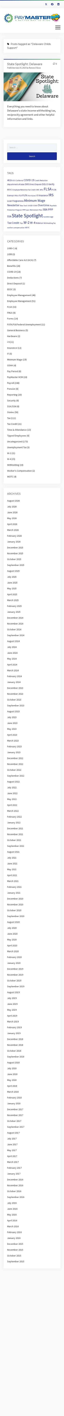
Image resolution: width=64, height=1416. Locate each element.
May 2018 (12, 1080)
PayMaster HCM (15, 377)
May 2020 (12, 939)
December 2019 (15, 968)
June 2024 (12, 652)
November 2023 (15, 693)
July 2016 (12, 1202)
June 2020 (12, 933)
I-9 (37, 195)
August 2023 (13, 711)
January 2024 (13, 682)
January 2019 (13, 1033)
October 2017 (14, 1121)
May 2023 (12, 728)
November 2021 (15, 834)
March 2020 (13, 951)
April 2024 (12, 664)
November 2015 (15, 1249)
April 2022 (12, 805)
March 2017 (13, 1162)
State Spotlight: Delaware (24, 64)
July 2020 (12, 927)
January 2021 (13, 892)
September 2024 (15, 635)
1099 (9, 254)
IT (8, 353)
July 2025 (12, 576)
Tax (8, 418)
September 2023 (15, 705)
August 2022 (13, 781)
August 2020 (13, 922)
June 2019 (12, 1004)
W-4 (32, 223)
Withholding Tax (50, 223)
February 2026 (14, 535)
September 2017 (15, 1126)
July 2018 (12, 1068)
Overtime (43, 205)
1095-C (10, 248)
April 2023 (12, 734)
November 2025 (15, 553)
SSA (9, 216)
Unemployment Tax (16, 447)
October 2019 (14, 980)
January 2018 (13, 1103)
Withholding (13, 464)
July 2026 (12, 506)
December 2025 (15, 547)
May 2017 (12, 1150)
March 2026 (13, 529)
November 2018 (15, 1044)
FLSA (48, 189)
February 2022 (14, 816)
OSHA (35, 205)
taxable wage (48, 217)
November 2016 (15, 1185)
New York (23, 205)
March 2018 (13, 1091)
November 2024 (15, 623)
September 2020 (15, 916)
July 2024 (12, 647)
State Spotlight (27, 215)
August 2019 (13, 992)
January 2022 (13, 822)
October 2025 (14, 559)
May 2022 (12, 799)
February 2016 (14, 1232)
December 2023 (15, 687)
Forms (10, 318)
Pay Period (12, 371)
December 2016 (15, 1179)
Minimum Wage (34, 200)
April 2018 (12, 1085)
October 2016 (14, 1191)
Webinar (39, 223)
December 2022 (15, 758)
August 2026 (13, 500)
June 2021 (12, 863)
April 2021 (12, 875)
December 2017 (15, 1109)
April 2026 (12, 524)
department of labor (16, 184)
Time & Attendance (17, 429)
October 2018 (14, 1050)
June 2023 (12, 723)
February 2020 (14, 957)
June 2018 (12, 1074)
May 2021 (12, 869)
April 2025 (12, 594)
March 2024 (13, 670)
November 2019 (15, 974)
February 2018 (14, 1097)
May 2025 (12, 588)
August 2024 (13, 641)
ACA (13, 180)
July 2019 (12, 998)
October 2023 (14, 699)
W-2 (27, 222)
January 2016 (13, 1238)
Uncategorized (14, 441)
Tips (21, 223)
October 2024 (14, 629)
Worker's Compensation (19, 470)
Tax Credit (13, 223)
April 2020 (12, 945)
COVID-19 (29, 180)
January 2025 (13, 611)
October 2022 (14, 769)
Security (11, 400)
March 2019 (13, 1021)
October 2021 (14, 840)
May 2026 (12, 518)
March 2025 (13, 600)
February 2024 (14, 676)
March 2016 (13, 1226)
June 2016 (12, 1208)
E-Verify (50, 184)
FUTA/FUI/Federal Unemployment (24, 324)
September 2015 (15, 1261)
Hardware (12, 336)
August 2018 (13, 1062)
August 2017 (13, 1132)
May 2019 (12, 1009)
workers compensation (16, 228)
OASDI (30, 205)
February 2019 (14, 1027)
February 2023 (14, 746)
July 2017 (12, 1138)
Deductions (13, 277)
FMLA (16, 195)
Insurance (43, 195)
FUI (20, 195)
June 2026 (12, 512)
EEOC (9, 189)
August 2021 (13, 851)
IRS (51, 195)
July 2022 (12, 787)
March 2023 (13, 740)
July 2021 (12, 857)
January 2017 (13, 1173)
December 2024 (15, 617)
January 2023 (13, 752)
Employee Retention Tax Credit (24, 190)
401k (9, 180)
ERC (37, 190)
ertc (41, 189)
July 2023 (12, 717)
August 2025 (13, 570)
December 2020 (15, 898)
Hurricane (31, 195)
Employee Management (19, 295)
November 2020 (15, 904)
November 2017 (15, 1115)
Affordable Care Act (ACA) (20, 260)
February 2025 (14, 606)
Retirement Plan (36, 210)
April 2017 (12, 1156)
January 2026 (13, 541)
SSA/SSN (11, 406)
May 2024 (12, 658)
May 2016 (12, 1214)
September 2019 (15, 986)
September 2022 (15, 775)
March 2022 (13, 810)
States (10, 412)
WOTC (27, 228)
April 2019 (12, 1015)
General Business (16, 330)
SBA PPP (48, 209)
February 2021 (14, 886)
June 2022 (12, 793)
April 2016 (12, 1220)
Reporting (12, 394)
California (19, 180)
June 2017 (12, 1144)
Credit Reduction (41, 180)
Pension (11, 388)
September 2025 (15, 565)
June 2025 (12, 582)
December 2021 (15, 828)
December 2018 (15, 1039)
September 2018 (15, 1056)
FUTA (24, 195)
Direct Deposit (35, 184)
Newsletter (13, 205)
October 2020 (14, 910)
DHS (27, 184)
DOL (44, 184)
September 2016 (15, 1197)
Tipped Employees (16, 435)
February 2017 (14, 1167)
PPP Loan (25, 210)
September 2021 (15, 846)
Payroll (10, 383)
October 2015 (14, 1255)
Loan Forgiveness (15, 200)
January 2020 (13, 963)
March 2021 (13, 881)
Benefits (11, 265)
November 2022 (15, 764)
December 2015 (15, 1243)
